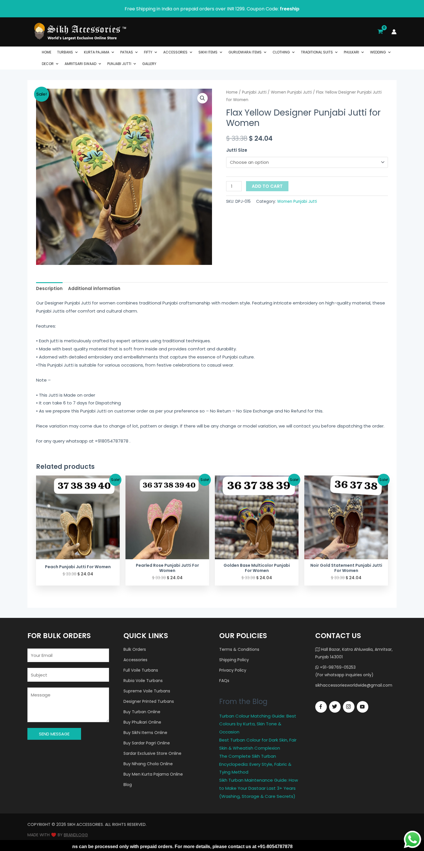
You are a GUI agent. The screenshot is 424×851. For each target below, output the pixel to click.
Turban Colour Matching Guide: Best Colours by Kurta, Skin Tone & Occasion (257, 724)
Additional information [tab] (94, 288)
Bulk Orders (134, 649)
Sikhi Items (207, 52)
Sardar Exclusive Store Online (152, 753)
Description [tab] (49, 288)
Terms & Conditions (239, 649)
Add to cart (267, 186)
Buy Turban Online (141, 712)
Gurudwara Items (245, 52)
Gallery (149, 63)
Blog (127, 784)
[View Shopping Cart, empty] (380, 31)
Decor (48, 63)
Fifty (148, 52)
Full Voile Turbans (140, 670)
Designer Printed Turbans (148, 701)
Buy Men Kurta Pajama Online (153, 774)
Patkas (126, 52)
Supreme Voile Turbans (146, 691)
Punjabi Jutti (119, 63)
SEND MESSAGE (54, 734)
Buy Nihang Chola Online (148, 764)
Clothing (281, 52)
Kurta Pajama (96, 52)
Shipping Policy (234, 660)
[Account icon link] (394, 31)
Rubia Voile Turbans (143, 680)
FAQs (224, 680)
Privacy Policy (232, 670)
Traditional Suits (317, 52)
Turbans (65, 52)
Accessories (175, 52)
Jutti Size (236, 150)
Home (46, 52)
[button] (202, 98)
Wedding (378, 52)
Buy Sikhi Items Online (145, 732)
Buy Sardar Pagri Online (146, 743)
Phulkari (351, 52)
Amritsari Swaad (80, 63)
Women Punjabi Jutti (291, 92)
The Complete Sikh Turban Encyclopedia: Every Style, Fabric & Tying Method (255, 764)
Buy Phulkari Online (142, 722)
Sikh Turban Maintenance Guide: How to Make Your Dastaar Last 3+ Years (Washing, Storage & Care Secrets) (258, 788)
